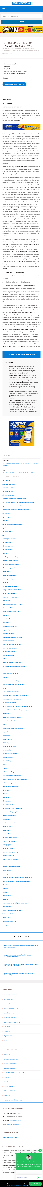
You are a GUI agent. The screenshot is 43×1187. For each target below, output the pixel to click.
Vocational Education (9, 921)
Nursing (5, 768)
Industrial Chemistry (9, 703)
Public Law (5, 830)
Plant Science (6, 801)
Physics (4, 794)
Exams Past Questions (10, 1017)
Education (7, 1082)
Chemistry (5, 571)
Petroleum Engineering (9, 783)
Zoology (5, 925)
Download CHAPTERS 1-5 (14, 84)
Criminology (6, 601)
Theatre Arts (6, 896)
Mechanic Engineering (9, 754)
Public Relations (7, 834)
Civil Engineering (7, 579)
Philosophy (6, 790)
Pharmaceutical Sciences (10, 786)
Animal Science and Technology (12, 524)
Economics (7, 1077)
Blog (5, 1040)
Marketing (5, 743)
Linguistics (6, 732)
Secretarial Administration (11, 866)
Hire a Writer (7, 1004)
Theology (5, 899)
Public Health (6, 826)
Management (6, 735)
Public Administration (9, 823)
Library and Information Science (12, 728)
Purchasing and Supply (9, 837)
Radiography (6, 845)
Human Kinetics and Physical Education (15, 695)
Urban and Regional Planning (11, 910)
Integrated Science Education (11, 717)
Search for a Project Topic (11, 1008)
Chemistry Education (9, 575)
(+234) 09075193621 (16, 1120)
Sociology (5, 874)
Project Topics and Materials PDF (13, 1100)
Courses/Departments (10, 995)
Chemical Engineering (9, 568)
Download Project (9, 1013)
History (4, 688)
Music (4, 764)
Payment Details (8, 1036)
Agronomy (5, 517)
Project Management (9, 815)
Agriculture (6, 513)
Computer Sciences (8, 593)
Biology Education (8, 546)
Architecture (6, 531)
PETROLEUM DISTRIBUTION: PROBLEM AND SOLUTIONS (18, 472)
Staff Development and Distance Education (16, 881)
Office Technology (8, 772)
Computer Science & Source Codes (14, 1073)
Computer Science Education (11, 590)
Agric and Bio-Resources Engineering (14, 499)
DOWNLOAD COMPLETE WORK (21, 354)
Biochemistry (6, 542)
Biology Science (7, 550)
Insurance (5, 713)
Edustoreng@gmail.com (13, 1124)
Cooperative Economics (10, 597)
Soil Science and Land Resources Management (17, 877)
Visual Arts (5, 917)
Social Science (7, 870)
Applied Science (7, 528)
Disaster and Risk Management (12, 608)
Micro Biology (6, 761)
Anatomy (5, 520)
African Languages (8, 495)
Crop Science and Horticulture (12, 604)
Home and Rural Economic (10, 692)
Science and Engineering (10, 852)
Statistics (5, 885)
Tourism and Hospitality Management (14, 903)
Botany (4, 553)
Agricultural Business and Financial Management (18, 502)
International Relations (10, 721)
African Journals (8, 999)
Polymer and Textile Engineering (12, 808)
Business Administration (10, 560)
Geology (5, 677)
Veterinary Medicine (9, 914)
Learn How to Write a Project (12, 1022)
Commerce (5, 582)
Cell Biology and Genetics (10, 564)
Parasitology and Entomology (11, 775)
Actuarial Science (8, 488)
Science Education (8, 856)
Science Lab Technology (10, 859)
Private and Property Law (10, 812)
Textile (4, 892)
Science (4, 863)
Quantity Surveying (8, 841)
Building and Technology (10, 557)
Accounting (6, 480)
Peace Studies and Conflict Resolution (14, 779)
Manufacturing (7, 739)
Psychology (6, 819)
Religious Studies (8, 848)
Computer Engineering (9, 586)
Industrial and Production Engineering (14, 710)
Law (3, 724)
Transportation (7, 907)
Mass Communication (9, 746)
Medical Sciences (7, 757)
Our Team (7, 1027)
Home (4, 48)
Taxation (5, 888)
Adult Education (7, 491)
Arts (3, 535)
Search (21, 22)
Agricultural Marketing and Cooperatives (15, 509)
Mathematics (6, 750)
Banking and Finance (9, 539)
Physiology (5, 797)
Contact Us (7, 1031)
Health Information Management (13, 684)
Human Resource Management (12, 699)
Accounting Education (9, 484)
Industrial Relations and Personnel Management (18, 706)
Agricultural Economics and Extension (14, 506)
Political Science (7, 805)
